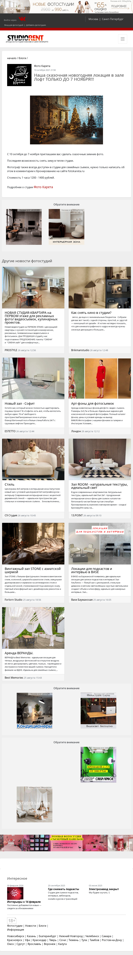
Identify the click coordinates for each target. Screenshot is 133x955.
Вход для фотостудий (13, 25)
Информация (15, 929)
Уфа (27, 940)
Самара (106, 936)
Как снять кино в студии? (91, 312)
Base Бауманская (82, 599)
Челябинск (92, 936)
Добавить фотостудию (36, 25)
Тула (84, 940)
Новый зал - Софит (20, 403)
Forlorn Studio (13, 599)
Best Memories (14, 677)
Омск (10, 944)
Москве (28, 42)
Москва (93, 19)
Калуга (62, 944)
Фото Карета (42, 66)
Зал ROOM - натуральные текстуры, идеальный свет (99, 486)
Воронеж (49, 944)
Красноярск (14, 940)
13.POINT (77, 515)
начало (11, 58)
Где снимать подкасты (63, 889)
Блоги (42, 925)
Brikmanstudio (80, 350)
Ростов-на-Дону (112, 940)
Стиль (9, 484)
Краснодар (39, 940)
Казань (31, 936)
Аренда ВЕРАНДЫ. (19, 653)
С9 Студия (11, 515)
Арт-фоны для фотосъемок (92, 403)
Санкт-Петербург (112, 19)
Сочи (62, 940)
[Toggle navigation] (122, 38)
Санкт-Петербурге (41, 42)
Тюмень (74, 940)
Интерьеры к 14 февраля (24, 902)
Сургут (21, 944)
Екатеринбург (47, 936)
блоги (22, 58)
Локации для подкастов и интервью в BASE (91, 570)
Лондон (76, 431)
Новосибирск (15, 936)
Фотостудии (14, 925)
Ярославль (34, 944)
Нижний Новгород (71, 936)
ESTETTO (10, 431)
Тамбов (94, 940)
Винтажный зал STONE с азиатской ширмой (33, 570)
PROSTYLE (11, 350)
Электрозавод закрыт (104, 889)
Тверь (53, 940)
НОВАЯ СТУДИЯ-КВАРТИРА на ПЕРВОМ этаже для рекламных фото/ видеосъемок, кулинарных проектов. (31, 317)
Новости (30, 925)
